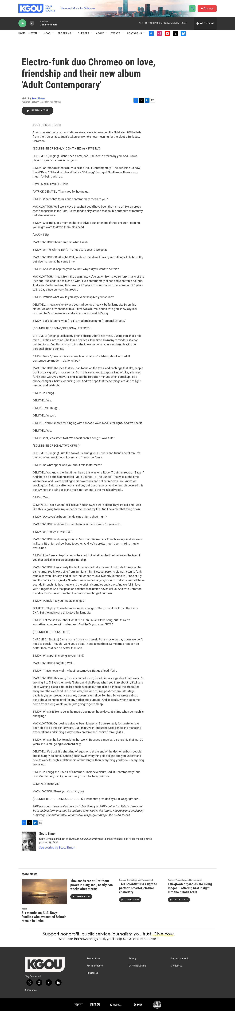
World (24, 908)
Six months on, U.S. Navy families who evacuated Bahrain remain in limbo (44, 917)
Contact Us (134, 33)
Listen (33, 33)
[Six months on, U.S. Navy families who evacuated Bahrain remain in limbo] (44, 891)
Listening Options (137, 966)
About (100, 33)
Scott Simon (38, 98)
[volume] (32, 23)
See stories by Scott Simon (57, 847)
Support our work (179, 958)
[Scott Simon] (29, 841)
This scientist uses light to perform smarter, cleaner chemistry (138, 888)
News (47, 33)
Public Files (92, 973)
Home (21, 33)
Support (83, 33)
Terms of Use (93, 958)
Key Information (95, 966)
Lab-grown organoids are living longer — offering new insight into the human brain (190, 888)
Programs (64, 33)
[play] (22, 23)
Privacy (132, 958)
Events (115, 33)
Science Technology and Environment (136, 880)
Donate (208, 8)
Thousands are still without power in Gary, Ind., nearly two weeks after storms (91, 885)
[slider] (37, 23)
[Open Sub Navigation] (39, 33)
